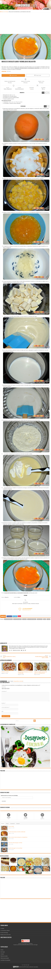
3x (48, 92)
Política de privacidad (5, 958)
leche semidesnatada (32, 619)
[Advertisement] (25, 23)
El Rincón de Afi (22, 966)
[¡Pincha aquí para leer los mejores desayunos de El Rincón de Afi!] (25, 746)
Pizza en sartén (5, 671)
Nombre (3, 703)
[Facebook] (23, 965)
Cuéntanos (25, 609)
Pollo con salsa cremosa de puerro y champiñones (40, 672)
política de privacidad (21, 944)
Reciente (2, 823)
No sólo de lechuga (4, 932)
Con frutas (6, 11)
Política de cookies (4, 956)
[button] (2, 71)
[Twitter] (24, 965)
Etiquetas (18, 823)
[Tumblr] (27, 965)
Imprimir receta (14, 75)
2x (45, 92)
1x (43, 92)
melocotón (40, 619)
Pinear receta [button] (38, 75)
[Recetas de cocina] (25, 940)
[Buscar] (34, 721)
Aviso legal (3, 951)
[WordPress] (28, 965)
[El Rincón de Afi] (25, 5)
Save (20, 616)
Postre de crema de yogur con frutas (15, 842)
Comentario (4, 691)
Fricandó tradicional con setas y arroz (9, 656)
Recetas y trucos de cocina (5, 934)
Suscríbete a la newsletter (5, 960)
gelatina (24, 619)
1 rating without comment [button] (18, 681)
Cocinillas (2, 928)
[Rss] (22, 965)
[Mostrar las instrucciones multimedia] (45, 106)
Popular (7, 823)
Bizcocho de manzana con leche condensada (16, 831)
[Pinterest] (26, 965)
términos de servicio (30, 944)
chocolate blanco (17, 619)
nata (44, 619)
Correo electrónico (5, 707)
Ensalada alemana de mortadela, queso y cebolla (41, 656)
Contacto (2, 953)
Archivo (2, 949)
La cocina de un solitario (5, 930)
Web (2, 711)
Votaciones (4, 686)
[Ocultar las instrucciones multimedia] (48, 106)
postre (48, 619)
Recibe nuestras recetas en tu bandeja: (9, 795)
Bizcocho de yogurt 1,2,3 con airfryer (15, 848)
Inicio (2, 11)
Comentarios (12, 823)
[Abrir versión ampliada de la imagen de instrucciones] (26, 126)
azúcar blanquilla (8, 619)
